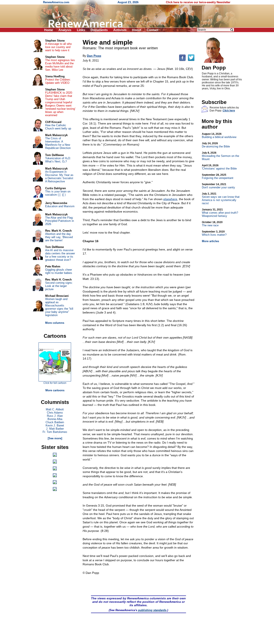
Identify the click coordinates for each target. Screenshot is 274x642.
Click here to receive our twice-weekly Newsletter (198, 2)
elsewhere (170, 199)
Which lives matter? (214, 233)
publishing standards (152, 610)
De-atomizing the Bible (216, 145)
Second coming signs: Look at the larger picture (59, 286)
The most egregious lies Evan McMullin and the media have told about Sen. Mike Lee (60, 64)
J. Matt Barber (55, 428)
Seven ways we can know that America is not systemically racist (221, 198)
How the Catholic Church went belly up (58, 127)
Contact (152, 30)
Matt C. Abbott (55, 409)
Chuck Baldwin (55, 422)
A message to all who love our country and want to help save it (58, 47)
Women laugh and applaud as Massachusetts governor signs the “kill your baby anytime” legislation (59, 307)
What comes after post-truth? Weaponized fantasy (220, 213)
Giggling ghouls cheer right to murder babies (58, 271)
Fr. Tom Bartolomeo (55, 432)
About (136, 30)
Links (81, 30)
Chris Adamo (55, 412)
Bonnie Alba (55, 419)
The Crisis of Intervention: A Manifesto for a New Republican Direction (58, 143)
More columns (54, 322)
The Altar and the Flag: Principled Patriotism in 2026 (59, 221)
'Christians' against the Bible (219, 167)
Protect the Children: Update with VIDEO (58, 81)
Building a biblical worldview (219, 135)
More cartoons (54, 390)
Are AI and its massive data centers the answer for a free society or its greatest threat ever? (60, 255)
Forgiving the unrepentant (217, 176)
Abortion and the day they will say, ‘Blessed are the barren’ (59, 237)
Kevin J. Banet (55, 425)
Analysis (64, 30)
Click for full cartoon (54, 382)
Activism (119, 30)
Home (48, 30)
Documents (99, 30)
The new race (212, 224)
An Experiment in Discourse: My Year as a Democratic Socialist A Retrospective (59, 176)
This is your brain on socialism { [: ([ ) (57, 193)
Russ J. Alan (55, 415)
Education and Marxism (59, 206)
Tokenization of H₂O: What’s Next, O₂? (58, 160)
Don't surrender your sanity (218, 186)
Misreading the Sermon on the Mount (220, 156)
